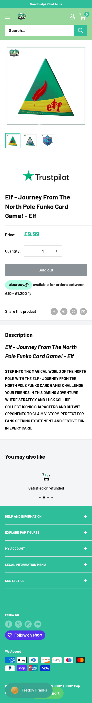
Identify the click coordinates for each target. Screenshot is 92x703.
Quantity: (13, 251)
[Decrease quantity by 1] (29, 251)
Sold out (46, 269)
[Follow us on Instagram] (28, 624)
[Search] (80, 30)
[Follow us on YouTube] (37, 624)
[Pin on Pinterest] (63, 311)
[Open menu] (7, 17)
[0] (82, 17)
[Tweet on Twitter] (73, 311)
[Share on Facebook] (54, 311)
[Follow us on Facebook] (8, 624)
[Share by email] (83, 311)
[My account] (72, 16)
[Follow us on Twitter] (18, 624)
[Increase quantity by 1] (56, 251)
